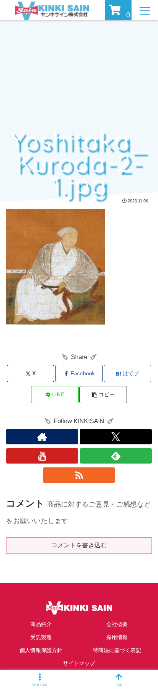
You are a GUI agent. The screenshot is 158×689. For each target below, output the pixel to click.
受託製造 (41, 637)
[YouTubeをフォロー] (42, 456)
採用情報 (117, 637)
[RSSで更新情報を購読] (79, 475)
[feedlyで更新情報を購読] (116, 456)
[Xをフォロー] (116, 436)
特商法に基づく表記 (117, 650)
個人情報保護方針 (41, 650)
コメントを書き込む (79, 545)
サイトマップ (79, 663)
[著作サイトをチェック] (42, 436)
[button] (103, 394)
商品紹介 (41, 624)
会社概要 (117, 624)
